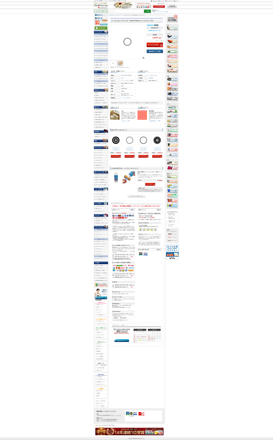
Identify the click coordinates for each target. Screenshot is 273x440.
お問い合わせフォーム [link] (100, 384)
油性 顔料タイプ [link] (101, 217)
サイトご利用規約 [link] (99, 356)
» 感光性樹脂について (154, 121)
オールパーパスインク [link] (100, 246)
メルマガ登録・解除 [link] (100, 367)
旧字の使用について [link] (100, 337)
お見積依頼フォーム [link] (100, 381)
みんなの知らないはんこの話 (171, 225)
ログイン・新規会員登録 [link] (101, 365)
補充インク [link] (98, 136)
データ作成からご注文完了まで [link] (101, 323)
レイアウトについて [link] (100, 334)
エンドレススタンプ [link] (100, 211)
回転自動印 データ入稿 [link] (100, 134)
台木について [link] (99, 309)
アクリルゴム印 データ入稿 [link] (101, 55)
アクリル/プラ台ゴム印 (101, 50)
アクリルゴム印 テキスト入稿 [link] (101, 53)
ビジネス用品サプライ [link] (100, 199)
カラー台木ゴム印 (101, 43)
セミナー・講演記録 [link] (100, 405)
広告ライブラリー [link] (99, 403)
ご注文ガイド (154, 1)
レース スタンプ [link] (99, 152)
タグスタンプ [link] (98, 160)
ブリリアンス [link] (98, 251)
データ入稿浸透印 (101, 60)
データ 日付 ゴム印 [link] (99, 206)
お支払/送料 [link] (98, 346)
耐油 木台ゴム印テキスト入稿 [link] (101, 174)
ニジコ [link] (97, 236)
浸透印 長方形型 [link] (99, 62)
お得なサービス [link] (99, 370)
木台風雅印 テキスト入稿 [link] (101, 143)
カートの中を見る (159, 6)
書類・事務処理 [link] (99, 112)
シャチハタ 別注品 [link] (99, 194)
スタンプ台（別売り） (126, 97)
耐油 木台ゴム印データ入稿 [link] (101, 177)
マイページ (162, 1)
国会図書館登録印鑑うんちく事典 (171, 214)
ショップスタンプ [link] (99, 162)
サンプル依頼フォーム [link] (100, 379)
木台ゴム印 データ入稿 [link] (100, 39)
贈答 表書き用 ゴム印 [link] (100, 122)
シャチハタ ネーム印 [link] (100, 191)
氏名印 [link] (97, 92)
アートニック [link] (98, 231)
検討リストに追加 (155, 51)
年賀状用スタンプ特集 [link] (100, 270)
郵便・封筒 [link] (98, 114)
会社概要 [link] (98, 393)
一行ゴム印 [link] (98, 275)
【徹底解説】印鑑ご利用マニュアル (171, 221)
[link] (116, 146)
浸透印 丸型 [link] (98, 67)
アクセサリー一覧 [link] (99, 258)
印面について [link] (99, 307)
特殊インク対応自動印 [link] (100, 179)
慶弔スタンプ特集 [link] (99, 265)
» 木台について (124, 121)
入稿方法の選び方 (102, 28)
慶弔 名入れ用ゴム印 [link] (100, 97)
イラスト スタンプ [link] (99, 155)
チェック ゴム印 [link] (99, 150)
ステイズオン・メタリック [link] (101, 243)
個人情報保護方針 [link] (99, 358)
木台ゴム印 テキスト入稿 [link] (101, 36)
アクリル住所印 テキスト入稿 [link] (101, 78)
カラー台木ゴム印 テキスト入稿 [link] (101, 46)
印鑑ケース (154, 11)
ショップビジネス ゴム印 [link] (101, 124)
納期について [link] (99, 348)
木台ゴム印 (101, 34)
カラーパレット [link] (99, 234)
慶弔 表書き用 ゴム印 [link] (100, 119)
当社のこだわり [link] (99, 390)
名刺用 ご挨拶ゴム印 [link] (100, 127)
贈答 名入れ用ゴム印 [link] (100, 100)
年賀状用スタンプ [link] (99, 165)
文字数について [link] (99, 332)
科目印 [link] (97, 95)
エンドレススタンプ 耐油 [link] (101, 184)
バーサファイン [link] (99, 248)
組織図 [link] (97, 395)
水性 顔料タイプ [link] (99, 220)
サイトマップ (169, 1)
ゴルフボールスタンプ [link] (100, 167)
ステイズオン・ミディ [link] (100, 241)
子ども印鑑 (165, 11)
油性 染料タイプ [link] (101, 222)
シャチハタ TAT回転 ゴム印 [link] (101, 182)
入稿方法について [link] (99, 304)
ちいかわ (160, 11)
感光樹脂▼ (151, 78)
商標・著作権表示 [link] (99, 353)
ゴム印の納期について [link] (100, 314)
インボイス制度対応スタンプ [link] (101, 278)
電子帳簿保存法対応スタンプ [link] (101, 280)
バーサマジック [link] (99, 254)
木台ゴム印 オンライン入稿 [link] (101, 41)
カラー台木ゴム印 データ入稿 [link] (101, 48)
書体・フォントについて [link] (101, 329)
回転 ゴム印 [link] (98, 208)
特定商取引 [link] (98, 351)
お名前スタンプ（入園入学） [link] (101, 102)
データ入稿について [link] (100, 321)
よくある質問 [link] (99, 376)
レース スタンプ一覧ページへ (136, 196)
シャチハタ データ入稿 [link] (100, 196)
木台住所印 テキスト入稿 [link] (101, 76)
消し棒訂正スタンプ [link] (100, 109)
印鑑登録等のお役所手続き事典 (171, 218)
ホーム (176, 1)
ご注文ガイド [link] (99, 343)
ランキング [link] (98, 312)
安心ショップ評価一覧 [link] (100, 400)
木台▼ (122, 78)
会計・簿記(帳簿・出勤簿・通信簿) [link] (101, 117)
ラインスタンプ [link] (99, 157)
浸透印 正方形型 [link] (99, 65)
